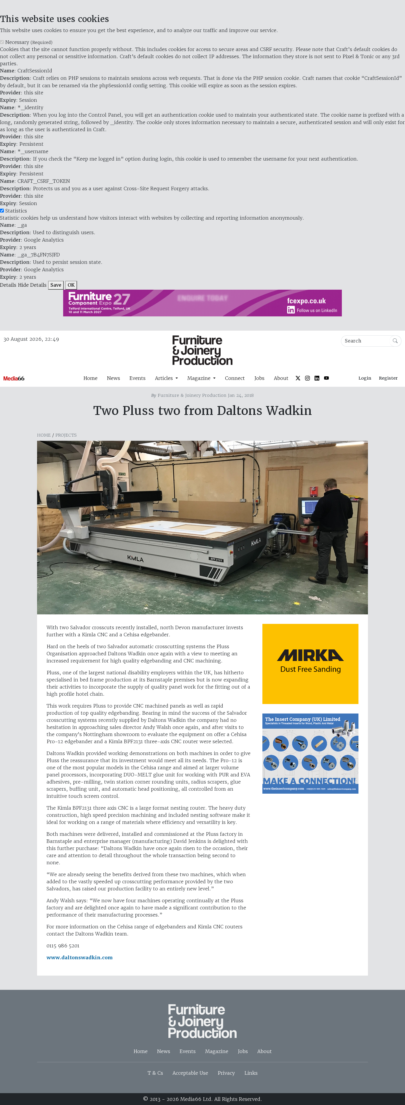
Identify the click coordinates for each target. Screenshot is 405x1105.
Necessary (28, 42)
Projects (66, 435)
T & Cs (155, 1073)
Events (138, 378)
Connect (235, 378)
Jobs (259, 378)
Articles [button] (164, 378)
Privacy (226, 1073)
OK (71, 285)
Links (251, 1073)
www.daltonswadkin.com (80, 958)
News (113, 378)
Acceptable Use (190, 1073)
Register (388, 378)
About (281, 378)
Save (55, 285)
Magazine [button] (199, 378)
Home (90, 378)
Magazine (216, 1051)
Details (8, 285)
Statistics (16, 211)
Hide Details (32, 285)
